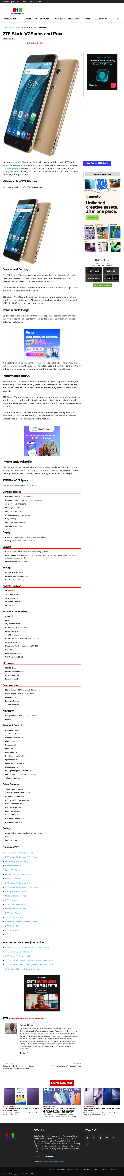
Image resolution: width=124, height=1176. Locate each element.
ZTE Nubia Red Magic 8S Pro (19, 853)
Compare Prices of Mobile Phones (21, 922)
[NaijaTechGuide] (17, 11)
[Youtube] (87, 1144)
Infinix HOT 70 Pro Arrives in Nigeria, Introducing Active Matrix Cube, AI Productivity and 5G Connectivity (59, 1110)
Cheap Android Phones (16, 891)
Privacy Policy (61, 1170)
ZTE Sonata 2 (11, 930)
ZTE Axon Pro (11, 913)
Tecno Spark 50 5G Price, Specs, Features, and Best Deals (21, 1109)
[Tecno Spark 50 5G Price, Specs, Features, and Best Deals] (22, 1096)
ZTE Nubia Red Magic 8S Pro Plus (21, 887)
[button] (118, 19)
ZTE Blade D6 (11, 926)
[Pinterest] (102, 43)
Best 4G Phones (13, 879)
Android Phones (16, 1018)
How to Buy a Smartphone (18, 874)
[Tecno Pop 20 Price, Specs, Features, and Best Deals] (102, 1096)
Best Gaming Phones (15, 909)
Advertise (51, 1170)
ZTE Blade (29, 1018)
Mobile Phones (14, 27)
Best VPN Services (14, 870)
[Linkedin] (113, 43)
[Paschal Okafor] (11, 1038)
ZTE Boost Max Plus (14, 917)
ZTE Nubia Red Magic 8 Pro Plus (21, 857)
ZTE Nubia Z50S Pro (15, 904)
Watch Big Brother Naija (17, 861)
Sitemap (95, 1170)
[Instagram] (94, 1137)
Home (5, 27)
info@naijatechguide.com (53, 1161)
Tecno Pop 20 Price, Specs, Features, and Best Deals (101, 1109)
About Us (104, 1170)
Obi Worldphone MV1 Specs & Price (66, 1066)
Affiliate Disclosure (74, 1170)
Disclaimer (86, 1170)
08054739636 (47, 1156)
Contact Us (112, 1170)
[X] (96, 43)
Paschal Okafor (36, 43)
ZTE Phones (11, 900)
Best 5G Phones (13, 866)
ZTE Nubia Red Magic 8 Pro (18, 883)
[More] (118, 43)
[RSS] (107, 1137)
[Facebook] (90, 43)
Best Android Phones (15, 896)
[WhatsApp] (107, 43)
